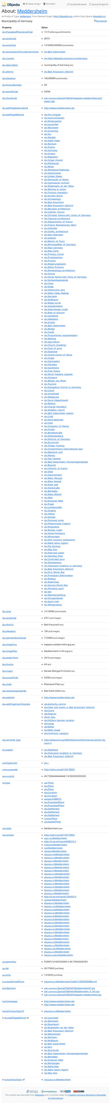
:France (49, 147)
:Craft (48, 416)
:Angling (50, 510)
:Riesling (50, 338)
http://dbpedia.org (62, 16)
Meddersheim (32, 11)
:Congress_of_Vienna (56, 426)
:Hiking (49, 513)
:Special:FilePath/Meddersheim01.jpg (69, 988)
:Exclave (49, 517)
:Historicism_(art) (54, 289)
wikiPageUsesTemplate (16, 704)
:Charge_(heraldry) (55, 406)
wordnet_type (11, 739)
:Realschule (51, 582)
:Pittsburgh (51, 163)
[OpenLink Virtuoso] (32, 1091)
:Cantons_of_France (55, 468)
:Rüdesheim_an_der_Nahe (59, 186)
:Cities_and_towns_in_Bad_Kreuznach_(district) (69, 707)
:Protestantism (53, 257)
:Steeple (50, 137)
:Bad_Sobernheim (54, 51)
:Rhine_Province (54, 267)
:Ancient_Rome (53, 195)
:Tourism (50, 384)
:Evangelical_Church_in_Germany (62, 387)
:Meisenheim (52, 1034)
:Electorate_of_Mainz (56, 179)
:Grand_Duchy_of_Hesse (58, 354)
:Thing (49, 782)
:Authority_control (55, 704)
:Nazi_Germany (53, 247)
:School (49, 273)
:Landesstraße (53, 507)
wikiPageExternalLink (15, 108)
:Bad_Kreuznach (54, 202)
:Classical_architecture (57, 218)
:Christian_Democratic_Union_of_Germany (67, 215)
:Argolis (49, 322)
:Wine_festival (52, 481)
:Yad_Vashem (52, 458)
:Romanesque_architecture (59, 270)
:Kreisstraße (52, 487)
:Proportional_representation (60, 335)
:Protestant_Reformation (58, 575)
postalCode (10, 91)
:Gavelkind (51, 315)
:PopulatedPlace (54, 802)
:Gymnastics (52, 361)
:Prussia (50, 260)
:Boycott (50, 465)
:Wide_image (52, 730)
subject (7, 749)
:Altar (48, 497)
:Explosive (50, 351)
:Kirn (48, 1047)
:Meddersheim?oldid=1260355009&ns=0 (70, 981)
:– (46, 762)
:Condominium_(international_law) (63, 448)
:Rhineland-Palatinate (56, 169)
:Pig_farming (52, 546)
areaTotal (9, 45)
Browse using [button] (32, 3)
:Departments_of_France (58, 221)
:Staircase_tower (54, 552)
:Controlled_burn (54, 559)
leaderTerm (10, 657)
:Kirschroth (51, 442)
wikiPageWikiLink (13, 114)
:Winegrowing (53, 604)
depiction (9, 988)
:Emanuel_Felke (53, 500)
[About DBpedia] (11, 4)
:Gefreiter (50, 228)
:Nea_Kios (50, 549)
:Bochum (50, 143)
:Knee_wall (51, 484)
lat (5, 968)
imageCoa (9, 644)
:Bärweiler (51, 491)
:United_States (53, 176)
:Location (50, 792)
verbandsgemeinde (14, 690)
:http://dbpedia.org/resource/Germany (65, 58)
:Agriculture (51, 341)
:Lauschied (51, 124)
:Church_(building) (55, 345)
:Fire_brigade (52, 114)
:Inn (47, 134)
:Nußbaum (51, 299)
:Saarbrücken (52, 173)
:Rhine (49, 166)
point (8, 776)
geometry (9, 961)
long (6, 974)
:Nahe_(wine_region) (56, 543)
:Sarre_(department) (56, 400)
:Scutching (51, 130)
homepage (9, 1001)
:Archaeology (52, 199)
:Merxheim (51, 127)
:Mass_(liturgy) (53, 478)
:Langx (49, 723)
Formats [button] (50, 3)
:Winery (49, 455)
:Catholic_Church (54, 212)
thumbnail (9, 98)
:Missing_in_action (55, 189)
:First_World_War (54, 572)
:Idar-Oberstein (53, 234)
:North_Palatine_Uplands (58, 374)
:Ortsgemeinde (53, 598)
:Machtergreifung (55, 594)
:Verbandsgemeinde (56, 280)
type (6, 782)
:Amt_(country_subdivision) (59, 539)
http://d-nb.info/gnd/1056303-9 (60, 896)
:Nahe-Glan (51, 1066)
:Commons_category (56, 733)
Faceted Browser (78, 4)
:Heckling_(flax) (53, 556)
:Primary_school (54, 254)
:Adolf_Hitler (52, 140)
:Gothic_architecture (56, 231)
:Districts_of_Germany (57, 439)
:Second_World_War (56, 585)
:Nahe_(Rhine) (52, 494)
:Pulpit (49, 504)
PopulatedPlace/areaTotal (17, 31)
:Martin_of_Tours (54, 241)
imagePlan (9, 651)
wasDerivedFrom (13, 981)
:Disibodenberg (53, 435)
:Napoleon (51, 156)
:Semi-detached (53, 419)
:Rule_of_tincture (54, 312)
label (6, 828)
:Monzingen (52, 536)
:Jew (47, 591)
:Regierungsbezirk (55, 263)
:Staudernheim (53, 306)
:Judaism (50, 238)
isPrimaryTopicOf (13, 1011)
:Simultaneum (53, 562)
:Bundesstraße (53, 432)
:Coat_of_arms (53, 348)
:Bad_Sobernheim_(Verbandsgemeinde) (66, 461)
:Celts (48, 422)
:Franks (49, 429)
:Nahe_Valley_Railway (56, 293)
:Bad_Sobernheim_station (59, 413)
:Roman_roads (53, 530)
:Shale (48, 286)
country (8, 58)
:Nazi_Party (51, 250)
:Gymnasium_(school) (56, 182)
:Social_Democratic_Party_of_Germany (65, 276)
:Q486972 (52, 799)
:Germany (50, 150)
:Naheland (51, 319)
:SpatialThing (52, 821)
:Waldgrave (51, 397)
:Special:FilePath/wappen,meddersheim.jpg (72, 994)
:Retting (49, 403)
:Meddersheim (55, 838)
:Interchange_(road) (56, 309)
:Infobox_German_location (59, 720)
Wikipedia (39, 1095)
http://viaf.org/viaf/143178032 (59, 769)
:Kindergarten (53, 121)
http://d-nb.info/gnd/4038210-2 (60, 841)
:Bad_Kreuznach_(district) (58, 71)
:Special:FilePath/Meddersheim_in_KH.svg (71, 991)
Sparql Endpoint (99, 4)
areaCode (9, 38)
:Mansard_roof (53, 452)
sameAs (10, 769)
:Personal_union (54, 520)
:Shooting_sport (54, 588)
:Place (49, 786)
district (7, 71)
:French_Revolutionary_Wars (60, 225)
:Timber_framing (54, 445)
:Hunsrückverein (54, 117)
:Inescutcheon (53, 474)
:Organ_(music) (53, 160)
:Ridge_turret (52, 302)
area (6, 611)
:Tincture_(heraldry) (55, 192)
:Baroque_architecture (57, 208)
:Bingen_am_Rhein (55, 380)
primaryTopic (13, 1079)
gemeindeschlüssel (14, 637)
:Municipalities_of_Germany (60, 244)
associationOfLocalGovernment (20, 51)
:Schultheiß (51, 393)
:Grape (49, 358)
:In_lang (49, 717)
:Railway (50, 578)
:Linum (49, 390)
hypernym (9, 762)
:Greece (49, 153)
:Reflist (49, 726)
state (7, 684)
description (10, 65)
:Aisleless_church (54, 410)
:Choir (48, 283)
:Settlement (51, 808)
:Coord (49, 710)
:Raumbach (51, 1024)
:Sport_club (51, 601)
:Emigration (51, 526)
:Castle (49, 332)
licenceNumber (12, 84)
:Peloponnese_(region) (57, 523)
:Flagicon (50, 713)
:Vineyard (50, 377)
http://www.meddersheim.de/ (59, 108)
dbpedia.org (99, 16)
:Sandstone (51, 367)
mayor (7, 670)
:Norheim (50, 296)
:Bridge (49, 328)
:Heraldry (50, 364)
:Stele (48, 471)
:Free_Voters (52, 371)
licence (7, 664)
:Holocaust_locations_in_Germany (63, 565)
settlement (25, 16)
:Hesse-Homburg (54, 533)
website (8, 697)
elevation (9, 78)
